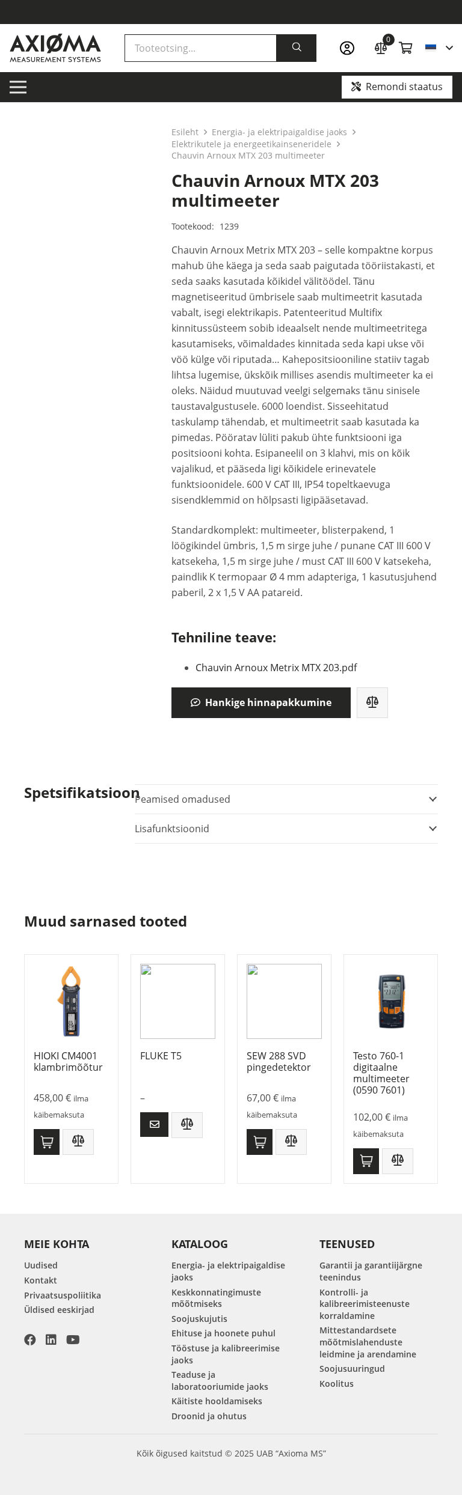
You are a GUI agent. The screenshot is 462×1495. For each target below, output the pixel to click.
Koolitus (336, 1383)
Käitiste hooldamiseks (216, 1401)
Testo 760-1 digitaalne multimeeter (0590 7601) (381, 1073)
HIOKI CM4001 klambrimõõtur (68, 1061)
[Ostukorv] (406, 48)
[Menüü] (18, 87)
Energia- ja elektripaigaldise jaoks (279, 132)
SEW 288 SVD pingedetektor (279, 1061)
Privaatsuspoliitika (62, 1295)
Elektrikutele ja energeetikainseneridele (251, 144)
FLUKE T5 (161, 1055)
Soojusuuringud (352, 1368)
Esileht (185, 132)
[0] (381, 46)
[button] (439, 48)
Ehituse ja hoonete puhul (223, 1333)
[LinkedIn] (51, 1340)
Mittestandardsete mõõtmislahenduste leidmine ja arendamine (367, 1341)
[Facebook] (30, 1340)
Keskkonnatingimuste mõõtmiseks (216, 1298)
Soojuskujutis (199, 1318)
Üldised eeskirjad (59, 1309)
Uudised (41, 1265)
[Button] (154, 1124)
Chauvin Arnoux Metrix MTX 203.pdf (276, 667)
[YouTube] (73, 1340)
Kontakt (40, 1280)
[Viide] (351, 48)
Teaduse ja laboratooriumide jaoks (219, 1380)
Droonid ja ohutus (209, 1416)
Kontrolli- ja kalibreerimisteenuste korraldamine (364, 1303)
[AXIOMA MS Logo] (55, 48)
